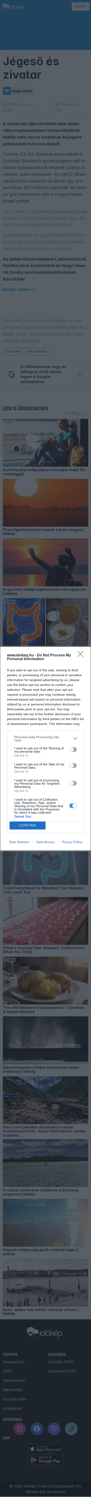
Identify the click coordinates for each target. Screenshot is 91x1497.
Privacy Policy (72, 842)
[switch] (73, 749)
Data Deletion (19, 842)
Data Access (45, 842)
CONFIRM (27, 825)
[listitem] (45, 738)
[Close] (81, 655)
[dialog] (45, 748)
